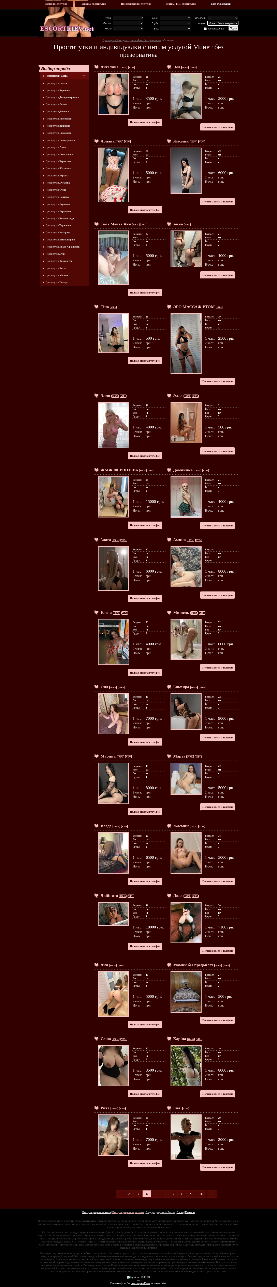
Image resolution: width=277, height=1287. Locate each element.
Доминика (183, 470)
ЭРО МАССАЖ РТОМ (194, 306)
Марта (179, 756)
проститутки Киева (140, 1283)
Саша (106, 1038)
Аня (104, 965)
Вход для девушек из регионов (128, 1212)
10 (201, 1194)
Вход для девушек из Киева (96, 1212)
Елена (106, 612)
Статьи (180, 1212)
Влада (106, 826)
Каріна (179, 1038)
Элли (105, 395)
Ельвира (181, 687)
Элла (178, 395)
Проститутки (56, 83)
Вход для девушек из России (160, 1212)
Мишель (181, 612)
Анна (178, 224)
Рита (105, 1108)
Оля (104, 687)
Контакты (190, 1212)
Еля (177, 1108)
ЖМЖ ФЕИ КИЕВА (119, 470)
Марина (108, 756)
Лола (178, 895)
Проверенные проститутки (136, 3)
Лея (176, 67)
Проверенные (216, 28)
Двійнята (109, 895)
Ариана (108, 141)
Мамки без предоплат (193, 965)
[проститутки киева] (67, 18)
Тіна (105, 306)
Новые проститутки (56, 3)
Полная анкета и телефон (145, 122)
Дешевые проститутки (94, 3)
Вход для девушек (221, 3)
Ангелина (110, 67)
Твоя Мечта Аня (116, 224)
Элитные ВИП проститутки (180, 3)
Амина (179, 539)
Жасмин (181, 141)
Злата (106, 539)
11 (212, 1194)
